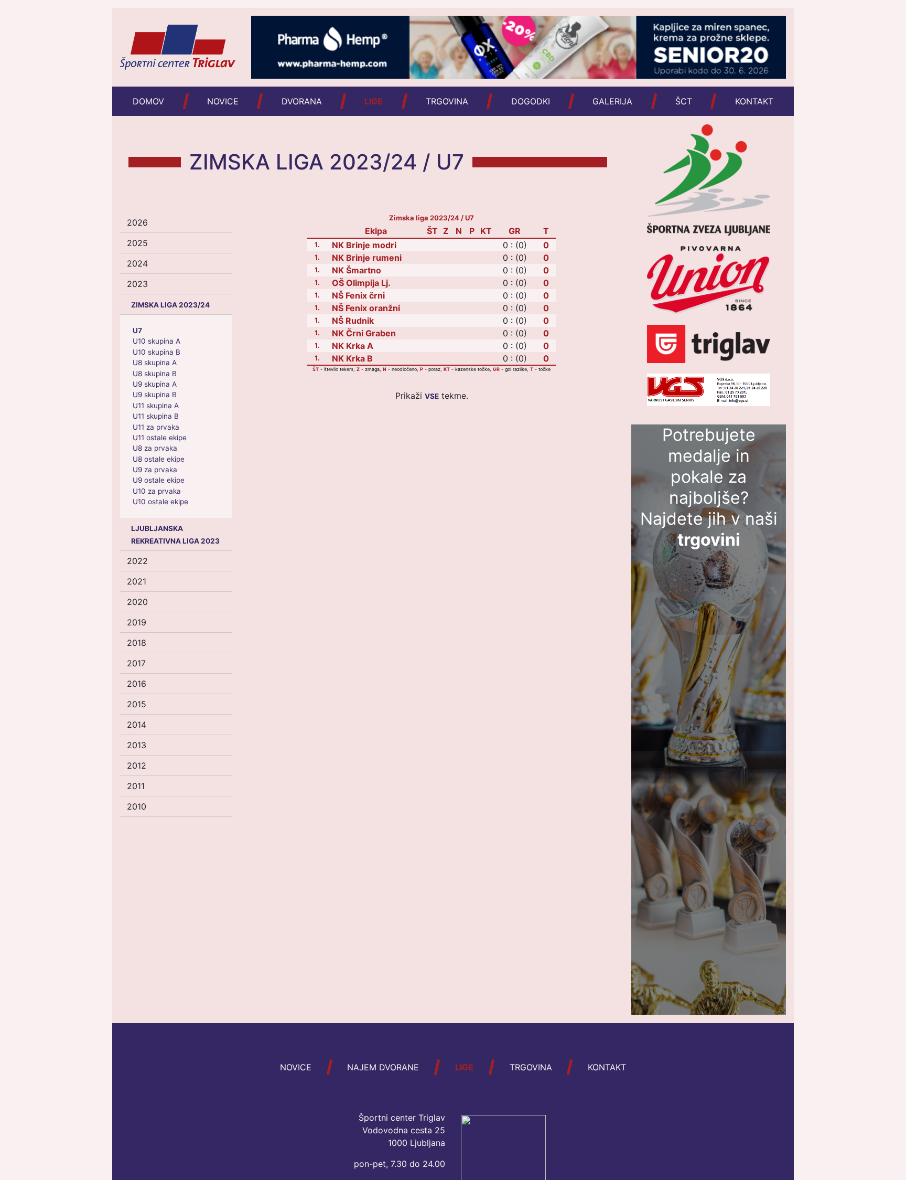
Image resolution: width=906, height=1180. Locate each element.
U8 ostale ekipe (159, 459)
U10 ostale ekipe (160, 501)
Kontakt (754, 101)
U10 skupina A (156, 341)
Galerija (612, 101)
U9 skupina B (155, 394)
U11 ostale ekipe (160, 437)
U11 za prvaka (156, 427)
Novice (223, 101)
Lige (373, 101)
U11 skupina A (156, 405)
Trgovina (447, 101)
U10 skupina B (156, 352)
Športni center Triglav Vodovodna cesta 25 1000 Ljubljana (402, 1130)
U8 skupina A (155, 362)
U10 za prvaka (157, 491)
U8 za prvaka (155, 448)
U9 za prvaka (155, 469)
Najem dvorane (383, 1067)
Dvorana (302, 101)
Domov (148, 101)
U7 (137, 330)
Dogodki (530, 101)
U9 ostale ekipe (159, 480)
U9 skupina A (155, 384)
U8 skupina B (155, 373)
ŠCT (683, 101)
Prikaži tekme (430, 395)
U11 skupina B (156, 416)
